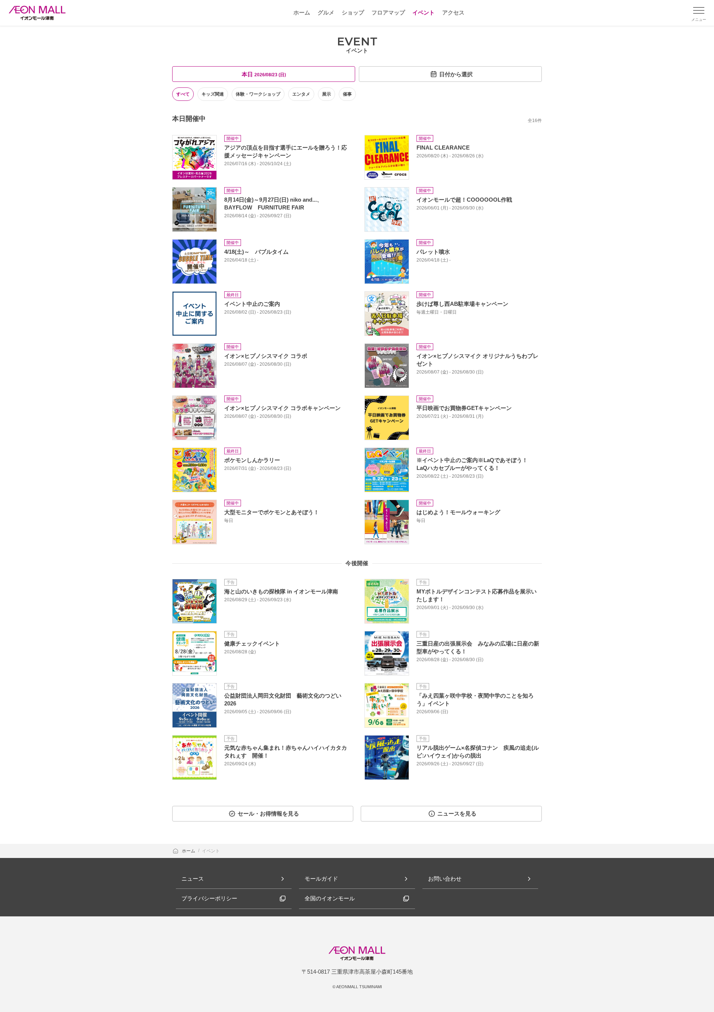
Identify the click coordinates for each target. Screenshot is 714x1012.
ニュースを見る (456, 813)
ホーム (189, 851)
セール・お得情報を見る (268, 813)
